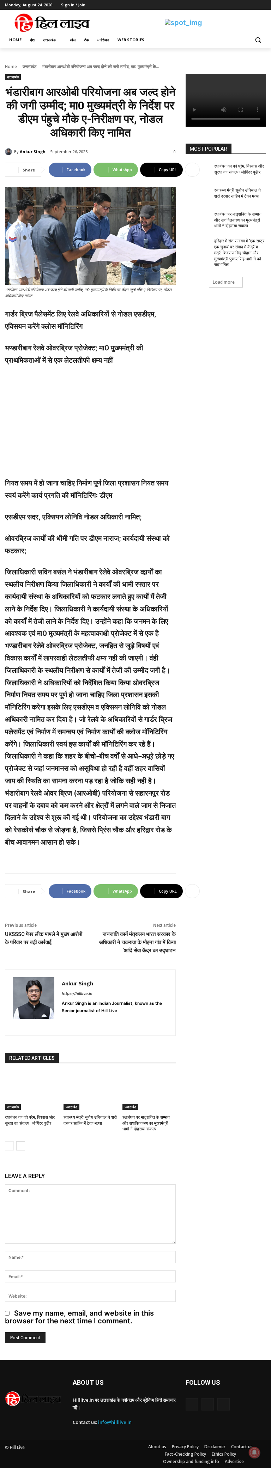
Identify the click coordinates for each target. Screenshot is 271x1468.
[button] (257, 40)
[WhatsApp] (101, 1022)
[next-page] (20, 1145)
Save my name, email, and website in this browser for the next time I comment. (79, 1317)
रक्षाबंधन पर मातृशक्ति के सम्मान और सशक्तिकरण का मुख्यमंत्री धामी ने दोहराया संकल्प (146, 1123)
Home (11, 67)
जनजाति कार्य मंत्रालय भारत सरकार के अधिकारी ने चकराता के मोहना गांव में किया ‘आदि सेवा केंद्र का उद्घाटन (137, 942)
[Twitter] (243, 5)
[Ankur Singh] (9, 151)
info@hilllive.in (115, 1422)
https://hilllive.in (77, 993)
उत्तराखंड (29, 67)
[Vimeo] (252, 5)
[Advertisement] (90, 424)
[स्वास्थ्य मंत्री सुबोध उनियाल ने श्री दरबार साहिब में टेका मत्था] (90, 1091)
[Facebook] (223, 5)
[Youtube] (262, 5)
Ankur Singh (33, 151)
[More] (192, 170)
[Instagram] (233, 5)
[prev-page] (9, 1145)
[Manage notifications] (254, 1452)
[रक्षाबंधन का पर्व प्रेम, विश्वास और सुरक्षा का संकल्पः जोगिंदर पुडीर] (31, 1091)
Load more (224, 282)
